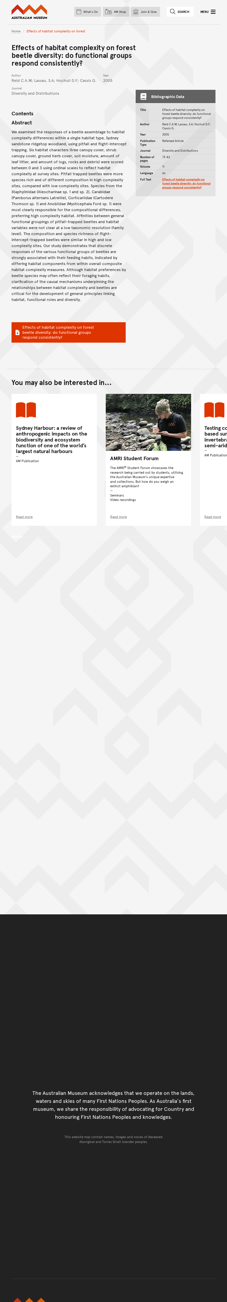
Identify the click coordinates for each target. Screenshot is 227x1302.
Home (16, 31)
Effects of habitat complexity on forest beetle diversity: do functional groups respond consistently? (58, 332)
